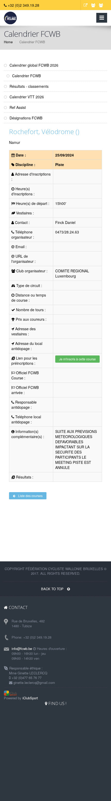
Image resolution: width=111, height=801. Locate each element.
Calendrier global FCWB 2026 (33, 65)
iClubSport (30, 697)
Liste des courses (30, 495)
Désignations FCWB (25, 117)
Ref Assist (17, 107)
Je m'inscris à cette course (77, 359)
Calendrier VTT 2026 (26, 96)
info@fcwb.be (22, 648)
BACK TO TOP (53, 588)
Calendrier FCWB (26, 75)
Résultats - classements (29, 86)
